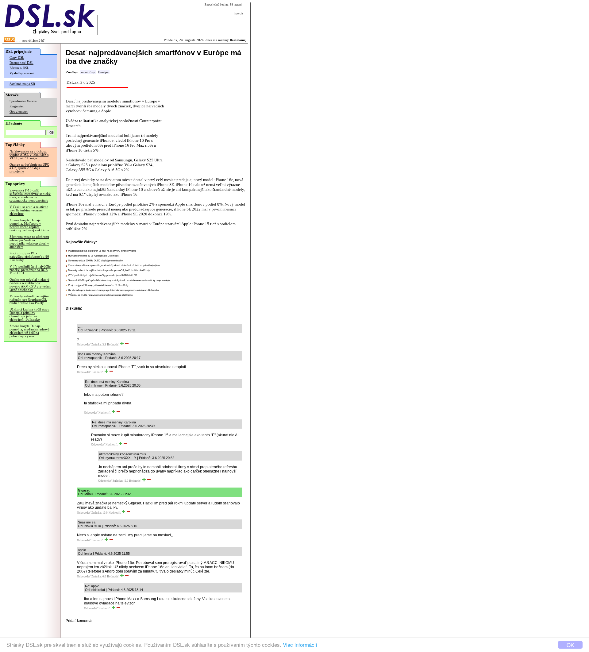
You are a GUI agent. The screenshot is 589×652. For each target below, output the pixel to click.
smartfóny (88, 72)
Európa (103, 72)
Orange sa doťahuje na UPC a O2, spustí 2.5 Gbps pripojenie (29, 168)
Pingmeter (17, 106)
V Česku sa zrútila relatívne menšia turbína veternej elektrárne (29, 210)
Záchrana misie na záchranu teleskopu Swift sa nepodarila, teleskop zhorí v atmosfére (29, 242)
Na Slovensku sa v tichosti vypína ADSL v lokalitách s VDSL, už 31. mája (29, 155)
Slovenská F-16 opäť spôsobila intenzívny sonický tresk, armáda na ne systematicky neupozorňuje (30, 195)
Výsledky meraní (22, 73)
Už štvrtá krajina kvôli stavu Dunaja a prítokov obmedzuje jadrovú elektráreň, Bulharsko (29, 314)
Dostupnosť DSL (21, 62)
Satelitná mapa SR (22, 84)
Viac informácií (300, 644)
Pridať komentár (79, 621)
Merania (32, 101)
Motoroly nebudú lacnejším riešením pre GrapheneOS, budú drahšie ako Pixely (29, 300)
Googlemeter (19, 111)
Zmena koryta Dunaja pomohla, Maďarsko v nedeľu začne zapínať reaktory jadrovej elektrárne (29, 225)
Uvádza (72, 120)
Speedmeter (18, 101)
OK (570, 645)
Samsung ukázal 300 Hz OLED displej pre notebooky (95, 260)
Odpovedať (83, 344)
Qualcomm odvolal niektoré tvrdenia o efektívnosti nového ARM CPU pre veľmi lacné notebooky (30, 284)
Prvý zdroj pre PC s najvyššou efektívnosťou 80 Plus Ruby (29, 257)
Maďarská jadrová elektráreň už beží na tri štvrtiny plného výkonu (102, 250)
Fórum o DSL (19, 68)
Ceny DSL (17, 57)
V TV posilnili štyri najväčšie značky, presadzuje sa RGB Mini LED (30, 270)
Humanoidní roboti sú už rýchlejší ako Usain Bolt (93, 255)
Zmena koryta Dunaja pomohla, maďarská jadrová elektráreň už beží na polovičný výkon (29, 331)
